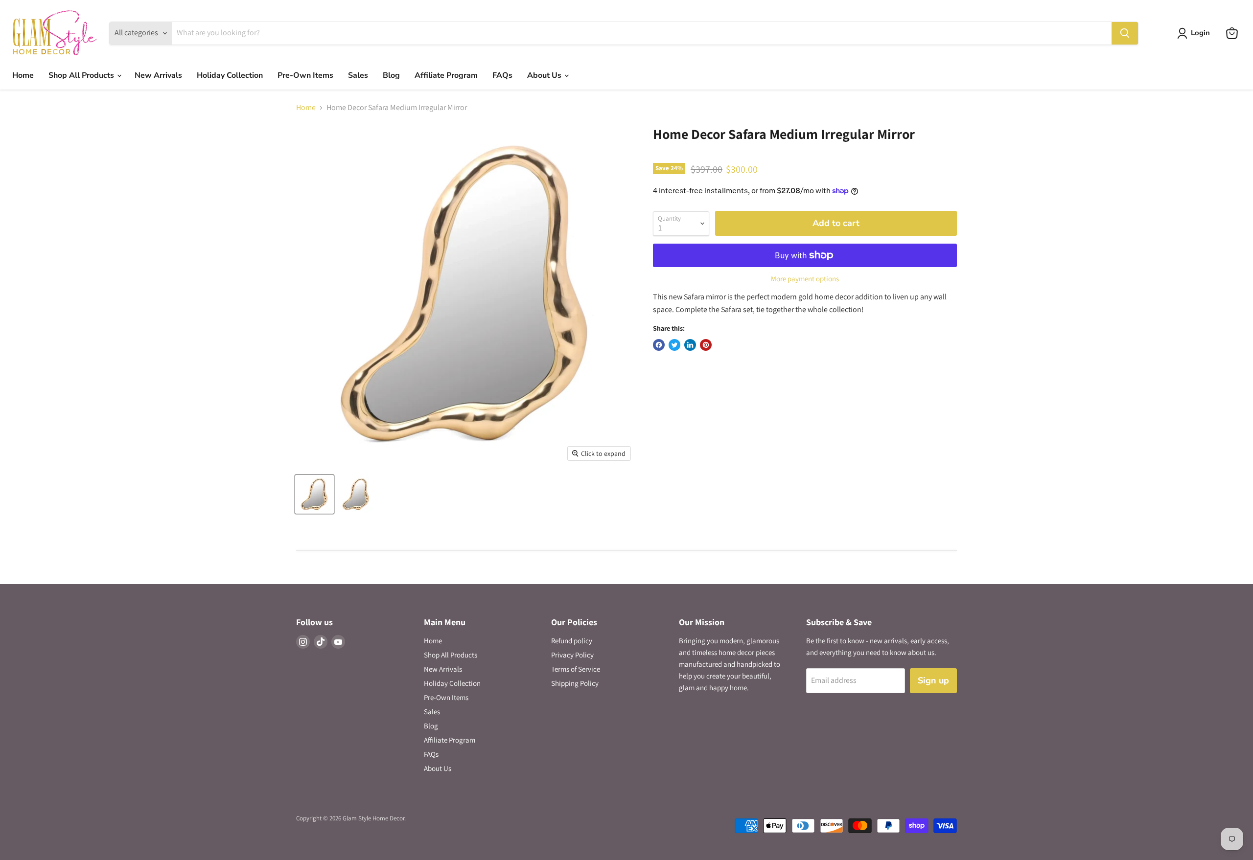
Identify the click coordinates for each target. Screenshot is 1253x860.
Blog (391, 75)
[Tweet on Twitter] (674, 345)
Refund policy (571, 640)
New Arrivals (158, 75)
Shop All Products (82, 75)
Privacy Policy (572, 654)
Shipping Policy (575, 683)
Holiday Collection (230, 75)
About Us (545, 75)
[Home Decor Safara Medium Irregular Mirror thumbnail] (314, 494)
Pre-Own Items (305, 75)
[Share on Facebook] (659, 345)
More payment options (805, 278)
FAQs (502, 75)
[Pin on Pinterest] (706, 345)
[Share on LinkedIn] (690, 345)
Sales (358, 75)
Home (23, 75)
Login (1200, 33)
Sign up (933, 680)
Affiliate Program (446, 75)
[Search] (1125, 33)
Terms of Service (575, 669)
